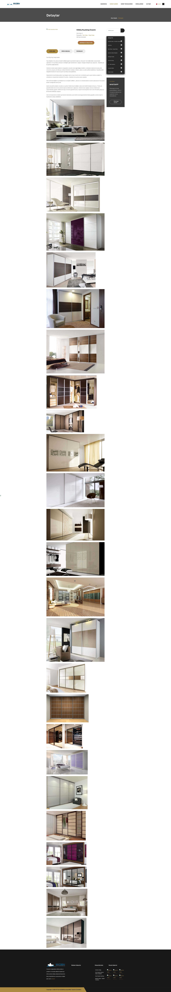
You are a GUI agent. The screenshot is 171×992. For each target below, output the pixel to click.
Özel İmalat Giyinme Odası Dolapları (99, 973)
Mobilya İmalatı (115, 56)
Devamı (53, 978)
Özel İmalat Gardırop (99, 976)
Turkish (159, 4)
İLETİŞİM (148, 4)
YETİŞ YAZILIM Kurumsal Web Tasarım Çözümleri (68, 989)
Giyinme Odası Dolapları (115, 52)
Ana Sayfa (114, 18)
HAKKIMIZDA (103, 4)
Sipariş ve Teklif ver (86, 42)
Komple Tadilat (115, 68)
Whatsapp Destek (116, 102)
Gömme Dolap (115, 60)
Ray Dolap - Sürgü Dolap (88, 35)
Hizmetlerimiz (114, 4)
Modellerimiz (139, 4)
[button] (48, 29)
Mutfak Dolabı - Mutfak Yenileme (115, 41)
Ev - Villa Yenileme (115, 64)
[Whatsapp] (124, 990)
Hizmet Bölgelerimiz (127, 4)
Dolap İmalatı (115, 72)
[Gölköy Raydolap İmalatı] (60, 29)
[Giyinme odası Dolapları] (109, 971)
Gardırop (115, 45)
